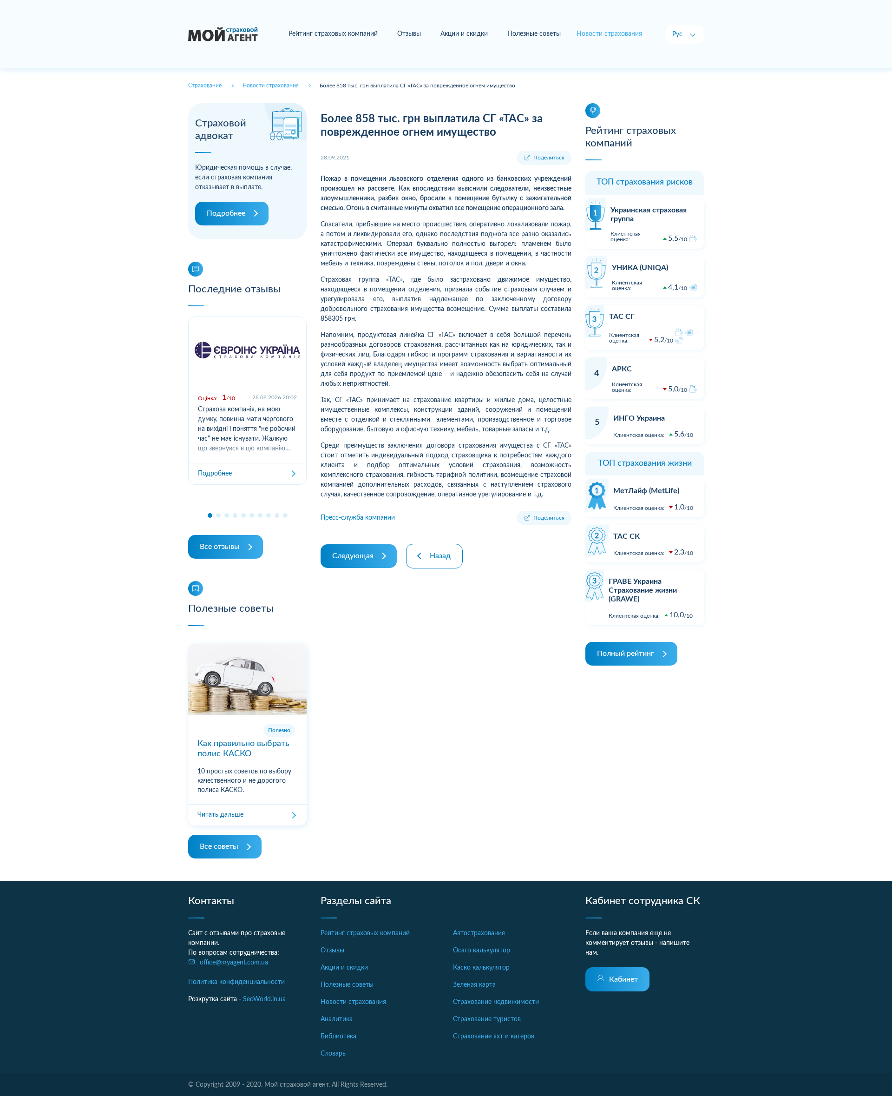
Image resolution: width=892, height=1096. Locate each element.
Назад (440, 556)
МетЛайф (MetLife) (646, 491)
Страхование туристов (487, 1019)
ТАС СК (626, 536)
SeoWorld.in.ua (264, 999)
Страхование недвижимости (496, 1002)
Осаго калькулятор (481, 950)
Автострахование (479, 933)
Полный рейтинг (625, 653)
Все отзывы (220, 546)
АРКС (622, 369)
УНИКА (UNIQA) (640, 267)
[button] (210, 515)
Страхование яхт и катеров (493, 1036)
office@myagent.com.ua (234, 962)
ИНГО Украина (639, 418)
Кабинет (623, 979)
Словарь (333, 1053)
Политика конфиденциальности (236, 982)
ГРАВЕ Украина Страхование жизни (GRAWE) (643, 590)
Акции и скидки (464, 34)
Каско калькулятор (481, 967)
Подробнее (226, 213)
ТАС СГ (622, 316)
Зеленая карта (474, 985)
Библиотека (338, 1036)
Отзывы (409, 34)
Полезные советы (534, 34)
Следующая (353, 556)
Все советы (219, 846)
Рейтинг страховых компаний (333, 34)
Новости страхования (353, 1002)
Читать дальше (220, 815)
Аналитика (337, 1019)
